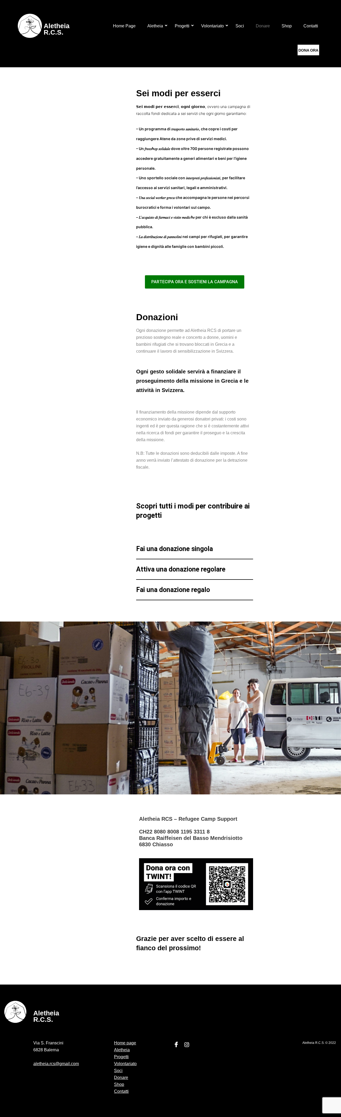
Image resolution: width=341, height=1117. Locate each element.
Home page (125, 1043)
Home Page (124, 26)
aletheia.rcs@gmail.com (56, 1063)
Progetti (182, 26)
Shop (287, 26)
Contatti (310, 26)
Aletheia (155, 26)
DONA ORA (308, 50)
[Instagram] (187, 1045)
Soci (240, 26)
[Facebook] (176, 1045)
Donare (263, 26)
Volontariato (212, 26)
